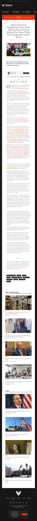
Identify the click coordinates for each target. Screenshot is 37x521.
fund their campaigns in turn (21, 129)
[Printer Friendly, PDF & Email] (25, 81)
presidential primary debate (16, 277)
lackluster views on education (23, 88)
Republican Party (26, 277)
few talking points (22, 92)
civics (8, 149)
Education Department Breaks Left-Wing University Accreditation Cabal (18, 359)
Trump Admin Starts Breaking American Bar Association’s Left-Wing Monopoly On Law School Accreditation (17, 336)
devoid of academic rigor (18, 154)
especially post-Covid (15, 146)
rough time (9, 146)
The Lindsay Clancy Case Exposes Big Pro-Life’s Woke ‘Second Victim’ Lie (17, 458)
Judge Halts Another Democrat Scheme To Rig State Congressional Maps (18, 481)
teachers (15, 279)
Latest (7, 391)
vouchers (8, 281)
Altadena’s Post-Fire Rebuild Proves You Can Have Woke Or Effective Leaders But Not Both (17, 435)
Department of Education (11, 275)
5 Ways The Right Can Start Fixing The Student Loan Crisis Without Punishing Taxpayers (16, 313)
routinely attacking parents (19, 130)
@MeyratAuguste (14, 73)
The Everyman (24, 263)
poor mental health (19, 150)
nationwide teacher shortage (16, 157)
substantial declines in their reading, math (19, 147)
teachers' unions (22, 279)
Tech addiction (16, 151)
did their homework (24, 120)
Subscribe (24, 514)
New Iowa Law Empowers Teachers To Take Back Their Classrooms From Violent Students (18, 382)
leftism (8, 277)
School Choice (9, 279)
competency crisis (14, 166)
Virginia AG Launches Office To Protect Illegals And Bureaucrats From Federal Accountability (17, 412)
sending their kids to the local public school (15, 142)
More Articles (26, 73)
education (18, 275)
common (25, 153)
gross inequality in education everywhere (19, 139)
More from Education (12, 292)
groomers (24, 275)
